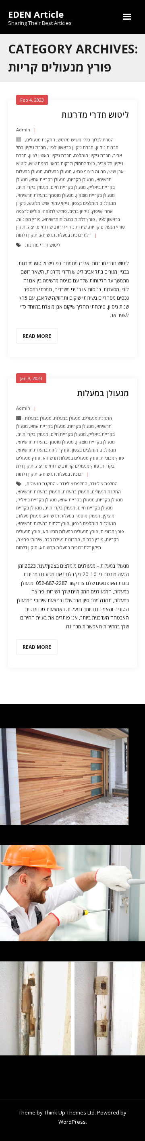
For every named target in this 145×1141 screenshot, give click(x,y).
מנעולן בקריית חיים (68, 187)
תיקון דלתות (26, 235)
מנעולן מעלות (29, 516)
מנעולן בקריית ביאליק (37, 500)
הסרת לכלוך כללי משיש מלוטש (86, 140)
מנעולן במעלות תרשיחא (38, 492)
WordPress (72, 1121)
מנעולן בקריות (81, 179)
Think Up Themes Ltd (69, 1112)
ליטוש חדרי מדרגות (95, 114)
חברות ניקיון (107, 147)
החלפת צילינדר (104, 484)
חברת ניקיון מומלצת (92, 155)
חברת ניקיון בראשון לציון (70, 147)
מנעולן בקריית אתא (48, 179)
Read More (37, 336)
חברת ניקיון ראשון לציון (50, 155)
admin (23, 130)
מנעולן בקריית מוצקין (95, 195)
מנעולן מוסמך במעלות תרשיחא (45, 195)
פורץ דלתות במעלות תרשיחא (69, 219)
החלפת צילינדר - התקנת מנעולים (57, 484)
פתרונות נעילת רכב (62, 539)
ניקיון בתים (79, 211)
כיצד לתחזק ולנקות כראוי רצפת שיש (62, 163)
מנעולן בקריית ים (32, 187)
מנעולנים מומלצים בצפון (94, 203)
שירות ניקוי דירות (71, 227)
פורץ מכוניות (29, 219)
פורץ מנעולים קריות (107, 227)
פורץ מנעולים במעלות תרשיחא (70, 458)
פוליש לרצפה (55, 211)
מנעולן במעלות (58, 171)
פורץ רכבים (93, 539)
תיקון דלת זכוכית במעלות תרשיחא (70, 547)
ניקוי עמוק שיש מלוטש (48, 203)
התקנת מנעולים (40, 140)
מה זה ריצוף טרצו (90, 171)
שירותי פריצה (40, 227)
